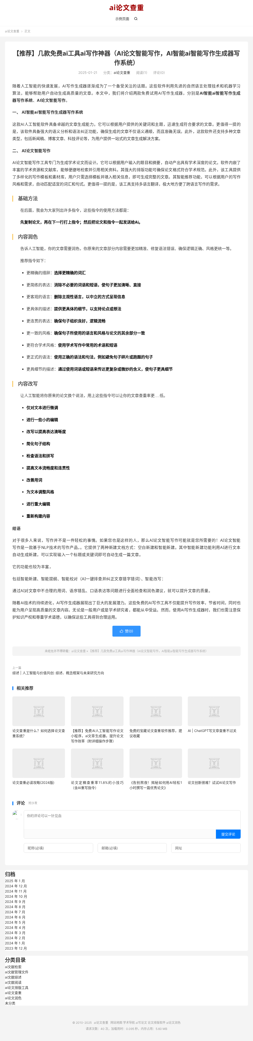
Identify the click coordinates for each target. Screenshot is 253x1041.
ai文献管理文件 (16, 972)
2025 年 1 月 (15, 881)
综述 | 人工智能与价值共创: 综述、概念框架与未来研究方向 (58, 673)
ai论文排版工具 (16, 987)
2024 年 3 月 (15, 933)
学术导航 (129, 1022)
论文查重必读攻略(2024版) (33, 782)
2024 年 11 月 (16, 891)
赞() (126, 631)
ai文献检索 (13, 967)
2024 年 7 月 (15, 912)
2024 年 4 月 (15, 927)
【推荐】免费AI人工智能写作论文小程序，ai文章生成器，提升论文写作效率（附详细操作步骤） (97, 736)
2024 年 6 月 (15, 917)
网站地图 (116, 1022)
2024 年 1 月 (15, 943)
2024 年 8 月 (15, 907)
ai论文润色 (13, 998)
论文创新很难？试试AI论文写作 (212, 782)
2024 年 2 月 (15, 938)
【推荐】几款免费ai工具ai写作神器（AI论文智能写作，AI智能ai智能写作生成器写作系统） (148, 651)
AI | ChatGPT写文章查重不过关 (212, 731)
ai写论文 (141, 1022)
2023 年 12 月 (16, 948)
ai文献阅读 (13, 982)
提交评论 (228, 834)
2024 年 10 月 (16, 896)
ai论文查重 (126, 8)
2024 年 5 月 (15, 922)
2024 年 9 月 (15, 901)
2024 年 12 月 (16, 886)
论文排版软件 (157, 1022)
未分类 (10, 1003)
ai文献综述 (13, 977)
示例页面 (122, 19)
